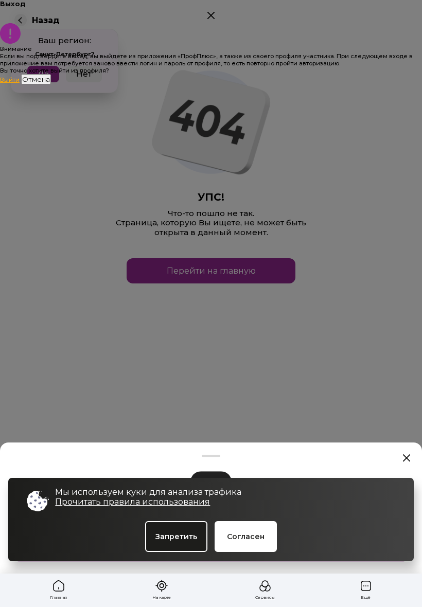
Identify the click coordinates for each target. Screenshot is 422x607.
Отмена (36, 79)
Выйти (10, 79)
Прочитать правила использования (132, 502)
